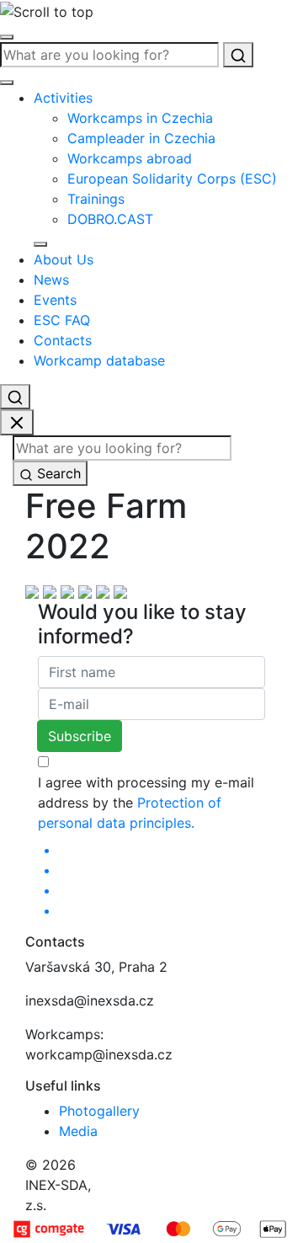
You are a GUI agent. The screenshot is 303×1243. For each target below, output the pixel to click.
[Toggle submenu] (40, 244)
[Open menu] (6, 37)
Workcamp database (99, 360)
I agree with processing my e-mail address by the (146, 802)
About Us (63, 259)
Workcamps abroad (129, 158)
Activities (63, 97)
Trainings (96, 198)
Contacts (63, 340)
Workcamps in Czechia (140, 117)
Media (78, 1131)
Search (57, 473)
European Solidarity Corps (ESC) (172, 178)
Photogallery (99, 1110)
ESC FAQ (62, 320)
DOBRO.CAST (110, 219)
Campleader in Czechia (141, 138)
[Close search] (17, 422)
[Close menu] (6, 82)
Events (55, 299)
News (51, 279)
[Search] (238, 54)
